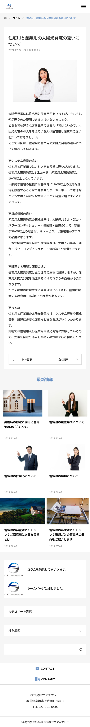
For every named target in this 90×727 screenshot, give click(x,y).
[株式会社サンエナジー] (9, 6)
